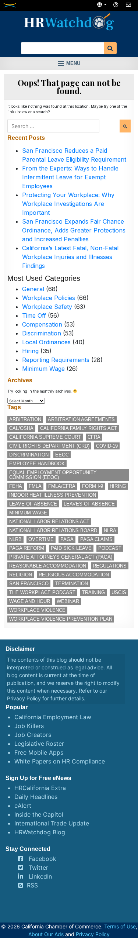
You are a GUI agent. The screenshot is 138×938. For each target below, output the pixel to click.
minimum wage (28, 512)
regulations (110, 566)
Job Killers (29, 726)
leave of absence (33, 504)
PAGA (67, 539)
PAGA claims (96, 539)
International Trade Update (51, 823)
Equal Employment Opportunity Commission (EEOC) (53, 475)
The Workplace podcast (42, 592)
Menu (73, 63)
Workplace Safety (47, 306)
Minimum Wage (43, 368)
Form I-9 (92, 486)
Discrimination (41, 333)
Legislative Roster (39, 743)
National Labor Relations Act (49, 521)
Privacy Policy (24, 698)
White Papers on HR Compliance (59, 761)
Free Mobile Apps (38, 752)
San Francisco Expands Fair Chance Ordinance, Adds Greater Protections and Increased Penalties (73, 230)
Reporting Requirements (55, 359)
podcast (109, 548)
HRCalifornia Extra (40, 788)
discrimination (29, 455)
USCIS (119, 592)
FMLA (35, 486)
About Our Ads (46, 934)
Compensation (42, 324)
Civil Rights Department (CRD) (49, 446)
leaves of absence (89, 504)
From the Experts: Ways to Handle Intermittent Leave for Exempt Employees (70, 177)
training (93, 592)
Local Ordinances (46, 342)
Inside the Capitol (38, 814)
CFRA (94, 437)
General (33, 289)
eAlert (22, 805)
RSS (32, 885)
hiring (118, 486)
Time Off (34, 315)
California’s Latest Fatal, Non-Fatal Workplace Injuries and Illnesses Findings (70, 256)
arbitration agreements (81, 419)
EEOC (62, 455)
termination (71, 583)
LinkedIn (40, 876)
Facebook (42, 858)
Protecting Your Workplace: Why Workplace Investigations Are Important (68, 203)
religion (20, 574)
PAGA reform (26, 548)
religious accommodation (74, 574)
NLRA (110, 530)
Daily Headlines (35, 796)
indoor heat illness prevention (52, 495)
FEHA (15, 486)
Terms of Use (120, 926)
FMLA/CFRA (61, 486)
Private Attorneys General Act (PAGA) (60, 557)
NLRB (15, 539)
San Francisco (29, 583)
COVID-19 (107, 446)
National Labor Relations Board (53, 530)
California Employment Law (52, 717)
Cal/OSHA (21, 428)
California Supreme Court (45, 437)
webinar (68, 601)
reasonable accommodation (47, 566)
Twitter (38, 867)
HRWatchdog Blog (39, 832)
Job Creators (32, 734)
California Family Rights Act (78, 428)
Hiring (30, 351)
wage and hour (29, 601)
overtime (41, 539)
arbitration (25, 419)
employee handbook (37, 463)
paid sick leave (71, 548)
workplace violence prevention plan (60, 619)
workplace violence (37, 610)
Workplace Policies (48, 297)
